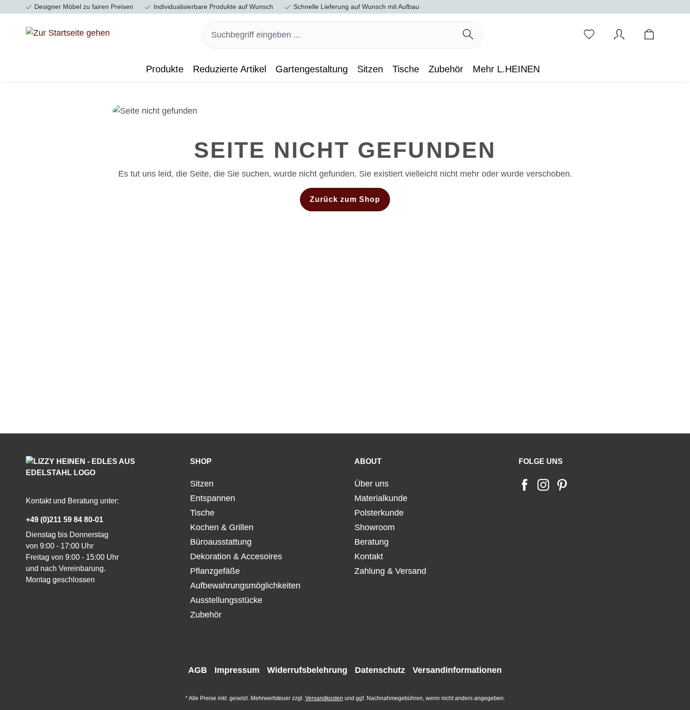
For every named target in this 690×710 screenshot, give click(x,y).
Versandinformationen (457, 670)
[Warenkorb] (649, 35)
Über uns (371, 483)
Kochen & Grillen (221, 527)
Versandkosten (324, 698)
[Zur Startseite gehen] (68, 33)
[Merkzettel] (589, 35)
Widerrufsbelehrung (307, 670)
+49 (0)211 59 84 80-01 (64, 520)
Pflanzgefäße (215, 571)
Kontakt (368, 556)
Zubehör (206, 614)
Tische (202, 512)
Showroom (374, 527)
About (368, 461)
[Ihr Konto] (619, 35)
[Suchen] (468, 35)
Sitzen (202, 483)
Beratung (371, 542)
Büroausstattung (221, 542)
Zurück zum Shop (345, 199)
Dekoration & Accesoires (236, 556)
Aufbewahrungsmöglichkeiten (245, 585)
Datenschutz (380, 670)
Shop (201, 461)
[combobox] (327, 35)
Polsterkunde (379, 512)
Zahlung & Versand (390, 571)
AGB (197, 670)
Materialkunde (380, 498)
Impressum (237, 670)
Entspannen (212, 498)
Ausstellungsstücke (226, 600)
